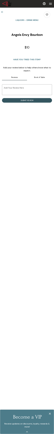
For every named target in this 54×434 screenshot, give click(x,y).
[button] (3, 12)
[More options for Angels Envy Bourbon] (47, 15)
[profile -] (44, 3)
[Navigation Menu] (50, 4)
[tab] (14, 77)
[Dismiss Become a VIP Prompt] (50, 414)
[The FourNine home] (13, 4)
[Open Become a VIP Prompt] (27, 431)
